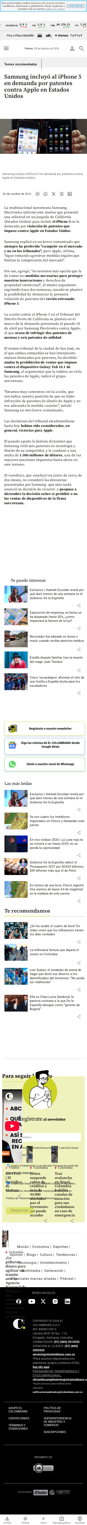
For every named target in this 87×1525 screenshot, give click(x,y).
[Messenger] (37, 194)
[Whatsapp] (46, 194)
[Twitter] (54, 194)
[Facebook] (62, 194)
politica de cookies (55, 9)
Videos (14, 1168)
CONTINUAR (75, 6)
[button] (79, 605)
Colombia (40, 1168)
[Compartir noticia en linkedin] (70, 194)
